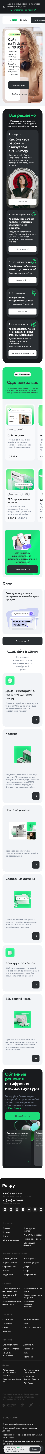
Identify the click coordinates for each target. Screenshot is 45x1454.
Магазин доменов (32, 1239)
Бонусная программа (7, 1353)
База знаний (29, 1348)
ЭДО (26, 1352)
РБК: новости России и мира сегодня (9, 1372)
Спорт (26, 1270)
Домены (6, 1228)
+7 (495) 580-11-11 (12, 1200)
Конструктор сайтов (30, 1229)
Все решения (30, 1274)
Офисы (5, 1327)
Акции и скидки (31, 1319)
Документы (29, 1344)
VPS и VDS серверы (33, 1235)
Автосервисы (30, 1258)
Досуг (26, 1266)
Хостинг (6, 1232)
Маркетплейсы (9, 1262)
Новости (6, 1331)
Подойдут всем (9, 1258)
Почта (5, 1236)
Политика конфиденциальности (17, 1424)
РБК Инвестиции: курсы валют (32, 1371)
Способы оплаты (10, 1348)
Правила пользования (13, 1441)
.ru (12, 20)
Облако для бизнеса (29, 1244)
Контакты (7, 1323)
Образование (8, 1266)
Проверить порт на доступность (11, 1302)
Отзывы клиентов (32, 1327)
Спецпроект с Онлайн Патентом (32, 1377)
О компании (8, 1319)
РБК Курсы (29, 1383)
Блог (26, 1323)
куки (18, 1447)
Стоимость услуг (10, 1344)
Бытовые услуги (31, 1262)
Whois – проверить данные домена (11, 1289)
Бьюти (5, 1270)
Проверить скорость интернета (29, 1304)
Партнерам (29, 1356)
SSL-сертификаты (10, 1240)
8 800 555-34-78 (12, 1193)
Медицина (7, 1274)
